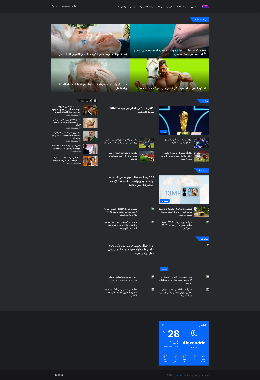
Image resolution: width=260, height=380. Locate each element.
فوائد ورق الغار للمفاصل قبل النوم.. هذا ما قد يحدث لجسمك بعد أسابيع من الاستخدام (66, 135)
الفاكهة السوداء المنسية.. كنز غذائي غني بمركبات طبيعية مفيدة (171, 88)
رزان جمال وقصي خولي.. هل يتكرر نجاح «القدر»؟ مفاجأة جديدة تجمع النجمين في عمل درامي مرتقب (131, 249)
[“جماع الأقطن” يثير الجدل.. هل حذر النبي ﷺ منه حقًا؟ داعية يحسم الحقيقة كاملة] (90, 123)
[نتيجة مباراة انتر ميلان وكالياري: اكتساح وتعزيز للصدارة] (201, 143)
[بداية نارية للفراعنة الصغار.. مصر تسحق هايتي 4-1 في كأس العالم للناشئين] (146, 156)
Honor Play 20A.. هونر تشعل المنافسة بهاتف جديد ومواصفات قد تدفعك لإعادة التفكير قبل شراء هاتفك (131, 181)
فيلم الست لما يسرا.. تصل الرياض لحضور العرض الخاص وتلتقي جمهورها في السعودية (175, 292)
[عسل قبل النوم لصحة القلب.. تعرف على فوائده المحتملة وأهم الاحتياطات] (90, 161)
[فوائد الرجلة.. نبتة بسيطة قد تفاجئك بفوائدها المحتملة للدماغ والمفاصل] (90, 75)
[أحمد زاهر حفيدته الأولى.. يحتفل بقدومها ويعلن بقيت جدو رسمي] (153, 276)
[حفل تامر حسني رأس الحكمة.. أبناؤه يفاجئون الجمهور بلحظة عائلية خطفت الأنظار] (153, 289)
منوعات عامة (182, 6)
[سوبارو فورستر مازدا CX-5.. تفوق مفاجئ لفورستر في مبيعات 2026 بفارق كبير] (207, 222)
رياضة (160, 6)
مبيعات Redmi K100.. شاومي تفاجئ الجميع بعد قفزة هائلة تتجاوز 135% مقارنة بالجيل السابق (120, 211)
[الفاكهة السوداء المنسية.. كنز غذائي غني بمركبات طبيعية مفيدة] (169, 75)
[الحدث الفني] (205, 6)
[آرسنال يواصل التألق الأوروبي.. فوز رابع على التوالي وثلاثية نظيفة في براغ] (146, 143)
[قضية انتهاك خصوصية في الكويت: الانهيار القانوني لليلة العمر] (90, 41)
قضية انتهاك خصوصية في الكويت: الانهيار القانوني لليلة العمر (93, 54)
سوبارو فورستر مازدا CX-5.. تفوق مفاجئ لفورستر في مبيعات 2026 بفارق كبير (176, 225)
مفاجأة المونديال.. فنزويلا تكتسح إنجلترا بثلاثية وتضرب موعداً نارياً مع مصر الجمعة (176, 155)
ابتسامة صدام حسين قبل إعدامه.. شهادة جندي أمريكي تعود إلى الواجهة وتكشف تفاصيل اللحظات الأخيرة (66, 109)
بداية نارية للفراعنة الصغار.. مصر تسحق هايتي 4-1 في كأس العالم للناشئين (122, 155)
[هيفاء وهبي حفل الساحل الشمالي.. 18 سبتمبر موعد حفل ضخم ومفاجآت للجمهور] (207, 276)
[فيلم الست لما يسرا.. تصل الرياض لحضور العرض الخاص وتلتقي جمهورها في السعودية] (207, 289)
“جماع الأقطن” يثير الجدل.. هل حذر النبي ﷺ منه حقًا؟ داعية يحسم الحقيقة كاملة (66, 122)
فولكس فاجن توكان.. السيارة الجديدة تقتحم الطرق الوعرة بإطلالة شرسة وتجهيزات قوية (175, 211)
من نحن (133, 6)
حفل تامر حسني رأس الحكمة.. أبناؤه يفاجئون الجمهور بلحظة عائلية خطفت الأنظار (120, 292)
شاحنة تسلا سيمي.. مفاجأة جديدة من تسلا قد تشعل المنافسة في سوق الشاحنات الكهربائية (120, 225)
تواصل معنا (122, 6)
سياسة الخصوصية (147, 6)
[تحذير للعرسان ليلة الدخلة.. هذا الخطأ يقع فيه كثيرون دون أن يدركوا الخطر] (90, 149)
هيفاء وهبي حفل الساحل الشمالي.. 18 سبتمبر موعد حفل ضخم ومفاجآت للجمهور (175, 280)
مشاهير (194, 6)
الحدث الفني (180, 375)
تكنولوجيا (169, 6)
